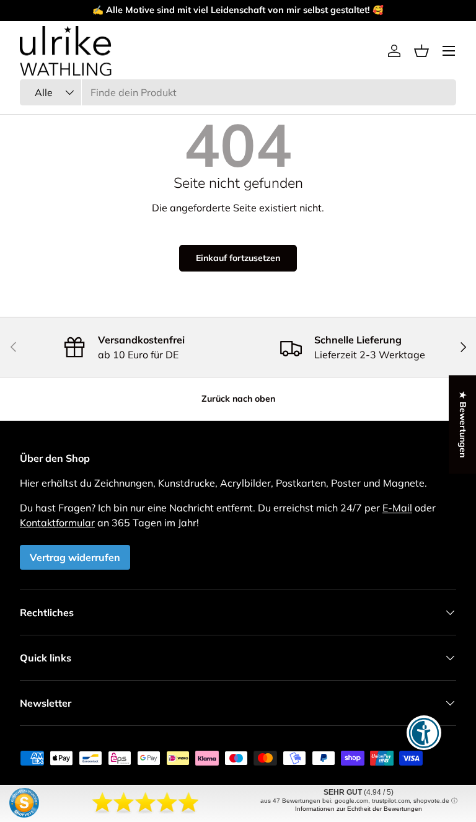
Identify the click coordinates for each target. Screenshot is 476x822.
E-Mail (397, 508)
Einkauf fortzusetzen (238, 257)
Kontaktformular (57, 522)
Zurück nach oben (238, 398)
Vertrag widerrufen (75, 557)
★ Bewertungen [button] (463, 424)
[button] (421, 50)
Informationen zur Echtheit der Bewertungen (358, 808)
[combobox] (238, 92)
